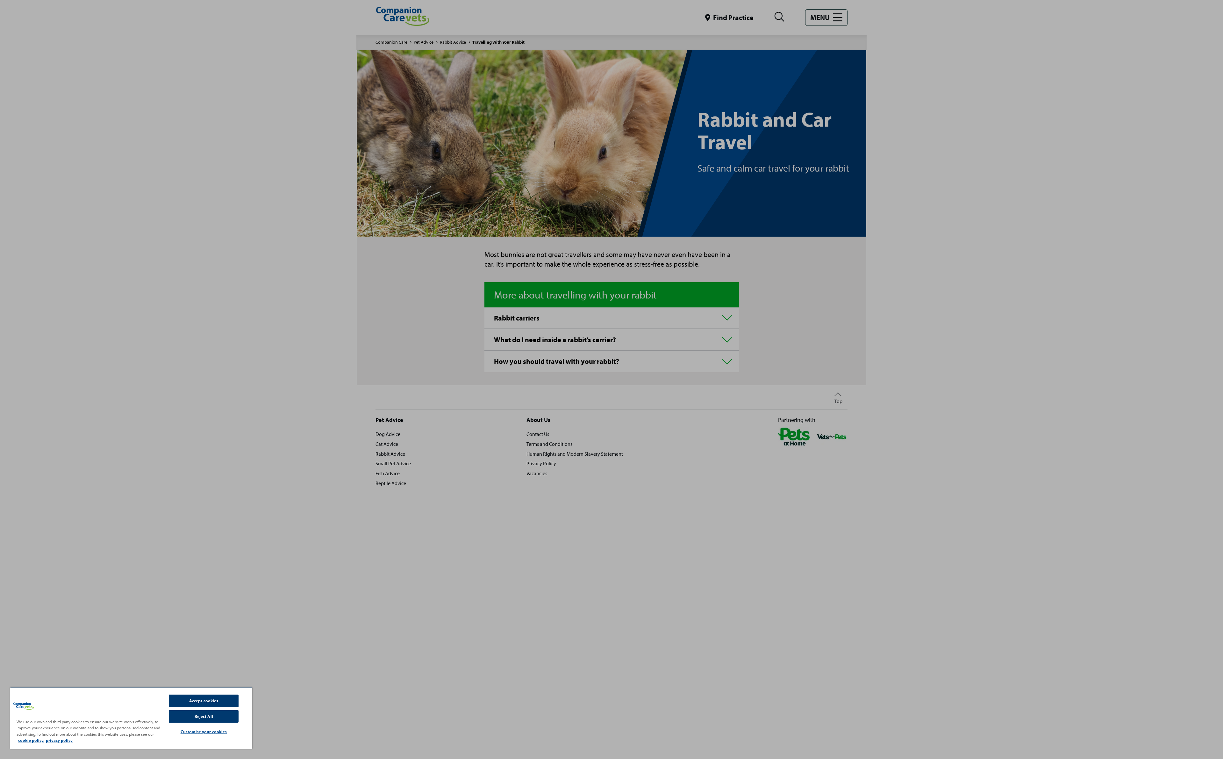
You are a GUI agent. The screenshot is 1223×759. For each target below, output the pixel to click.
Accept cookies (203, 700)
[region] (131, 718)
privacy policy (59, 740)
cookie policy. (31, 740)
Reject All (204, 716)
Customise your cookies (204, 731)
